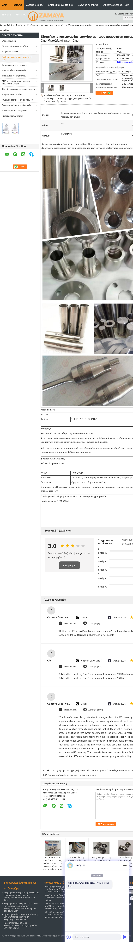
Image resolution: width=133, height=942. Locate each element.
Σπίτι (4, 4)
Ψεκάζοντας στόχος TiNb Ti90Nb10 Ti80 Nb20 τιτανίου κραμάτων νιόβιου (61, 897)
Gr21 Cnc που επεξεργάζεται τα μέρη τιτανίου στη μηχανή (70, 775)
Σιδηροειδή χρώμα (10, 52)
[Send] (124, 936)
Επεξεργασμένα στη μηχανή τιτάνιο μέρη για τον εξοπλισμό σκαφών (84, 770)
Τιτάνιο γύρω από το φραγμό (14, 110)
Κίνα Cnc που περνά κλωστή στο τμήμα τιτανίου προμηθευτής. (50, 936)
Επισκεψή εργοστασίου (60, 4)
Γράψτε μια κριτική (69, 566)
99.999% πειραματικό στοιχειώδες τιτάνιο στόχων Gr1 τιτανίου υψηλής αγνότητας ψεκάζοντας (62, 914)
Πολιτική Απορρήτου (10, 936)
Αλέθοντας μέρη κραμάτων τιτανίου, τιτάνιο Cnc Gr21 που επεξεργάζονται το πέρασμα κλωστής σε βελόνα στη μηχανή (53, 864)
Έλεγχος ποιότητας (88, 4)
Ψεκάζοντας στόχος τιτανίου (14, 76)
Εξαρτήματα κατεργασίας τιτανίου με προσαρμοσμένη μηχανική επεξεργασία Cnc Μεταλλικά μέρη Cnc (67, 98)
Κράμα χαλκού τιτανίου (12, 94)
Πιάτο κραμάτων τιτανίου (13, 116)
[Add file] (68, 936)
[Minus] (125, 865)
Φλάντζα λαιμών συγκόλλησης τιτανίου (18, 89)
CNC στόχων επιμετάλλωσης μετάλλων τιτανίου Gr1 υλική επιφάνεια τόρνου (58, 906)
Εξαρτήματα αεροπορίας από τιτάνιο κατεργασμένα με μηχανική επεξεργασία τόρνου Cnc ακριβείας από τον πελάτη (20, 907)
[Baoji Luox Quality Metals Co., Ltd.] (46, 16)
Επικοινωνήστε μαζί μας (116, 4)
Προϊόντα (17, 4)
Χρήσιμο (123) (95, 666)
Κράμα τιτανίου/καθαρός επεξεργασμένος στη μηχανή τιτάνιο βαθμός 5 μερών (21, 925)
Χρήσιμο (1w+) (95, 710)
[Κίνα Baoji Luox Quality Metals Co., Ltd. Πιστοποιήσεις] (10, 128)
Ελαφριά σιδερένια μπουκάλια (15, 46)
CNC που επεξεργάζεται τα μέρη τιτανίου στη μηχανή (16, 82)
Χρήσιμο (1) (94, 623)
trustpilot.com (70, 623)
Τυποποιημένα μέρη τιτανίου (14, 65)
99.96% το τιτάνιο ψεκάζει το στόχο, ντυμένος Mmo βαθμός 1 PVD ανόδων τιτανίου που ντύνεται (62, 889)
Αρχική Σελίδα (7, 25)
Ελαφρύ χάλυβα (9, 41)
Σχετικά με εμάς (34, 4)
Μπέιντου (21, 14)
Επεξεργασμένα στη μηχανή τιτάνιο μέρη (46, 25)
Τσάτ (104, 93)
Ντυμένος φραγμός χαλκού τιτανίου (17, 100)
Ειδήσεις (6, 14)
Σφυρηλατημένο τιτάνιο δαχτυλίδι (16, 105)
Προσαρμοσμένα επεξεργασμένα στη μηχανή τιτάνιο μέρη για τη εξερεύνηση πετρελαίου (21, 917)
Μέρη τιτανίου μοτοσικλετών (14, 70)
